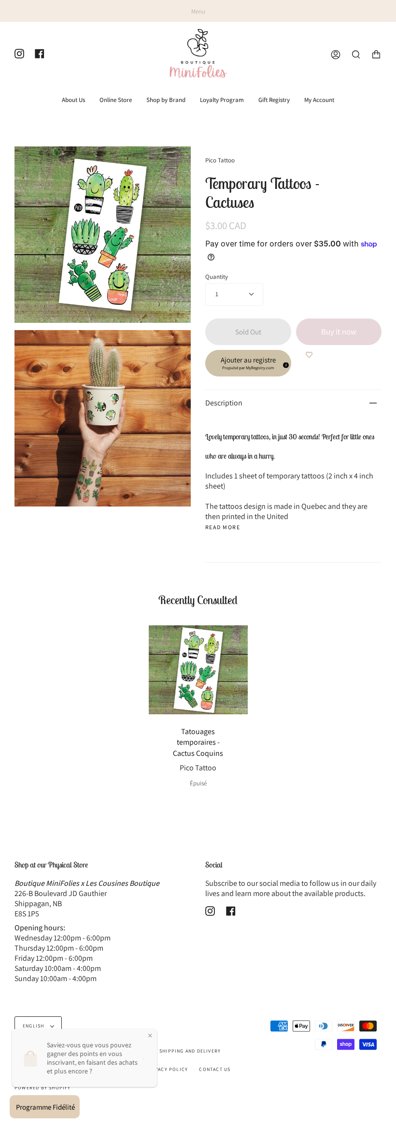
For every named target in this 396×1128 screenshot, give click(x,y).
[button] (248, 363)
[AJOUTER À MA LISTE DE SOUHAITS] (309, 354)
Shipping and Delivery (190, 1051)
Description (223, 403)
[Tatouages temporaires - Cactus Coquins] (198, 670)
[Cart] (376, 55)
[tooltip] (284, 364)
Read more (222, 527)
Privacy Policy (167, 1069)
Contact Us (214, 1069)
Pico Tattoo (220, 160)
